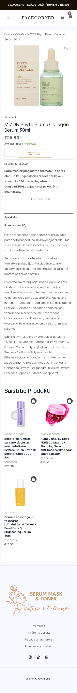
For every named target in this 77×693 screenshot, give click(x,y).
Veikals (19, 34)
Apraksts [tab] (10, 217)
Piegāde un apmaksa (38, 639)
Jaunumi (10, 117)
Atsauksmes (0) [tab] (15, 225)
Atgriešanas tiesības (38, 646)
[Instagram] (30, 657)
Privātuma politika (38, 632)
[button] (66, 48)
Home (8, 34)
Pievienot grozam (35, 153)
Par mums (38, 626)
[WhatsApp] (47, 657)
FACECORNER (38, 17)
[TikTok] (38, 657)
